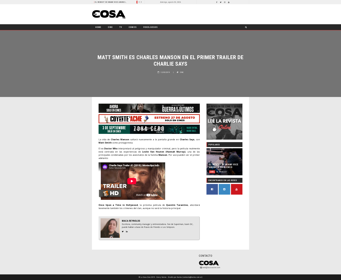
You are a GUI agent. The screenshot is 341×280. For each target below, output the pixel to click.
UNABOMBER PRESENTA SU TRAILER (124, 2)
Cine (105, 2)
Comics (133, 27)
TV (120, 27)
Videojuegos (150, 27)
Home (98, 27)
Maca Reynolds (131, 221)
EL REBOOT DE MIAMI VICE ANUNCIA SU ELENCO (223, 166)
